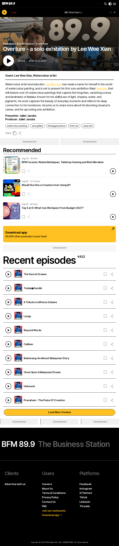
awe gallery (37, 125)
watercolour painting (17, 125)
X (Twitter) (85, 492)
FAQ (44, 506)
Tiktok (83, 497)
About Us (47, 488)
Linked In (84, 501)
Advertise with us (15, 484)
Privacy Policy (50, 497)
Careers (47, 484)
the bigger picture (56, 125)
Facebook (85, 484)
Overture (101, 88)
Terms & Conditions (54, 492)
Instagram (85, 488)
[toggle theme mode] (110, 4)
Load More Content (59, 412)
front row (74, 125)
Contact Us (49, 501)
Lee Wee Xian (53, 84)
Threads (84, 506)
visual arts (88, 125)
